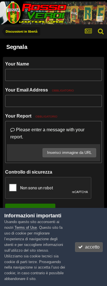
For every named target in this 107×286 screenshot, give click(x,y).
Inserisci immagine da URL (69, 152)
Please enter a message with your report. (47, 133)
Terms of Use (26, 227)
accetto (91, 247)
